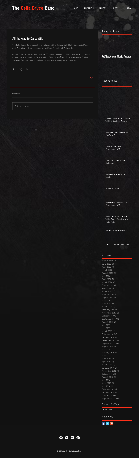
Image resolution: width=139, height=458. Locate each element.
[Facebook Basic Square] (103, 423)
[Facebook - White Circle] (61, 437)
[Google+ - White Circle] (78, 437)
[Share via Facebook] (13, 69)
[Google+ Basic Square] (111, 423)
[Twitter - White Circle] (66, 437)
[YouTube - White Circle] (72, 437)
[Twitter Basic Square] (107, 423)
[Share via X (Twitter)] (20, 69)
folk (110, 409)
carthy (104, 409)
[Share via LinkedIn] (27, 69)
